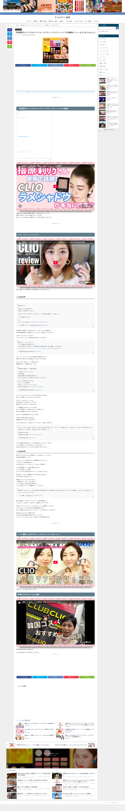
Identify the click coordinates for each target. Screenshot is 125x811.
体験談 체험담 (43, 21)
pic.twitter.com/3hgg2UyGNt (54, 348)
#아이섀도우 (44, 348)
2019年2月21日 (38, 495)
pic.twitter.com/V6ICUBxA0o (35, 434)
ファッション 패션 (104, 53)
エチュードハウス (104, 47)
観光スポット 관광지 (53, 21)
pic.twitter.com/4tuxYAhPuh (40, 322)
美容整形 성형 (102, 66)
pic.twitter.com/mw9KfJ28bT (37, 386)
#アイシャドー (37, 348)
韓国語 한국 (102, 72)
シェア (10, 30)
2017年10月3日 (37, 351)
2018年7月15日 (45, 325)
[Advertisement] (55, 79)
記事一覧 (35, 21)
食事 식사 (62, 21)
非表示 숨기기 (30, 91)
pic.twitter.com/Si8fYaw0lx (28, 492)
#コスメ (28, 348)
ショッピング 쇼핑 (78, 21)
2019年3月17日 (32, 437)
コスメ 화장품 (88, 21)
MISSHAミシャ (103, 44)
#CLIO (31, 348)
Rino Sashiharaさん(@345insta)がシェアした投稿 (27, 158)
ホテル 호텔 (69, 21)
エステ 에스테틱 (102, 38)
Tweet (10, 34)
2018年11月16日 (38, 389)
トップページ (28, 21)
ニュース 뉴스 (96, 21)
